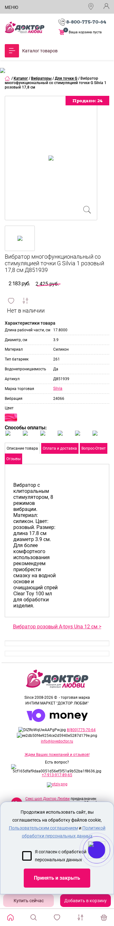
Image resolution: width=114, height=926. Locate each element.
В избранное (11, 300)
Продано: (87, 100)
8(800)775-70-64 (81, 730)
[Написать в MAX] (105, 862)
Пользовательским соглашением (43, 827)
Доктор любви (24, 27)
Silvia (57, 388)
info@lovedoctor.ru (57, 741)
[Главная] (7, 78)
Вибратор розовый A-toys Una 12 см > (57, 627)
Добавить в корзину (85, 900)
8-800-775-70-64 (86, 22)
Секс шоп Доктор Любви (47, 799)
